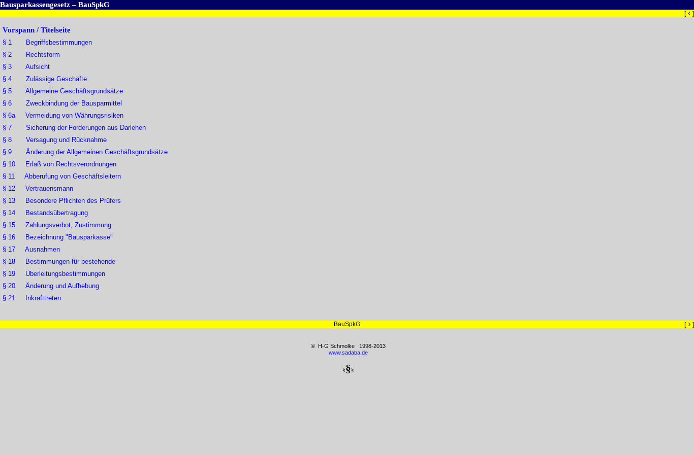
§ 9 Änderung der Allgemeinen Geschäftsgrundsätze (85, 152)
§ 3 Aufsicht (26, 67)
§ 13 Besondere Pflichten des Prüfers (62, 200)
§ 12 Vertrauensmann (38, 188)
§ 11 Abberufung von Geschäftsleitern (62, 176)
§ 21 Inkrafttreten (32, 298)
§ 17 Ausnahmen (31, 249)
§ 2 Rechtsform (31, 54)
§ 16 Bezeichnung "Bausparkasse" (58, 237)
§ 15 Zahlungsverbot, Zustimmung (57, 225)
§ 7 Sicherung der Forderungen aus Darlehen (74, 127)
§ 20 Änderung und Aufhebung (51, 286)
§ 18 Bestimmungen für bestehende (59, 261)
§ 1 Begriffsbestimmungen (47, 42)
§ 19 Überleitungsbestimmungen (54, 273)
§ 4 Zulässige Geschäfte (45, 79)
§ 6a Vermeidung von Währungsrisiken (63, 115)
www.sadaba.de (348, 352)
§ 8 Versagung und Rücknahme (55, 140)
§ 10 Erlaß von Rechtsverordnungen (59, 164)
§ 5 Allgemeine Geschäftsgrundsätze (63, 91)
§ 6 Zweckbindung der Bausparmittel (62, 103)
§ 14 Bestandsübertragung (45, 213)
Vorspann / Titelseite (37, 30)
